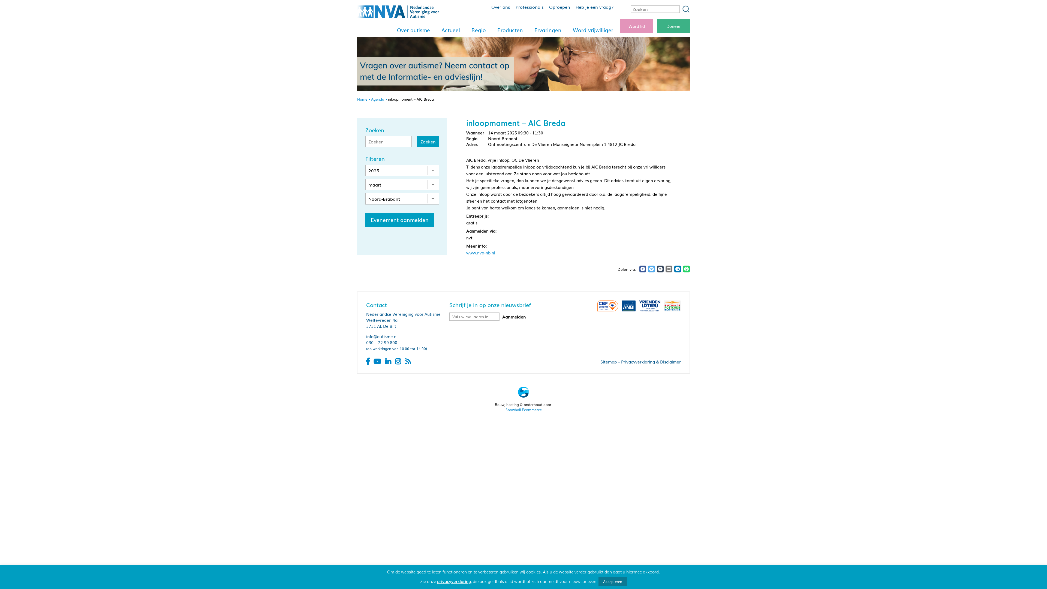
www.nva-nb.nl (480, 253)
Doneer (673, 26)
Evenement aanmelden (400, 220)
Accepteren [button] (612, 581)
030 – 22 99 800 (381, 342)
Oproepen (559, 7)
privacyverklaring (454, 581)
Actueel (450, 30)
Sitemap (608, 362)
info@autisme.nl (382, 336)
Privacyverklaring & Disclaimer (651, 362)
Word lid (636, 26)
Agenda (377, 99)
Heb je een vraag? (594, 7)
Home (362, 99)
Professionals (530, 7)
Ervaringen (547, 30)
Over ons (500, 7)
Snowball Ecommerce (524, 409)
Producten (510, 30)
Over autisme (413, 30)
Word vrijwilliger (593, 30)
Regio (478, 30)
